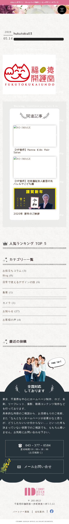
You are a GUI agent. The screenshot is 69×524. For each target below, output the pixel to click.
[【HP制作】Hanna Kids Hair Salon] (22, 127)
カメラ (7, 303)
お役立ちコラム (12, 270)
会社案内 (40, 512)
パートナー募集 (21, 512)
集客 (5, 292)
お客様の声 (9, 319)
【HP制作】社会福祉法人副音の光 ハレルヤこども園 (33, 182)
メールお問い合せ (38, 466)
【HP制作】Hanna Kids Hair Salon (32, 151)
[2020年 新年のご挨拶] (35, 202)
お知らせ (8, 311)
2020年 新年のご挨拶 (27, 214)
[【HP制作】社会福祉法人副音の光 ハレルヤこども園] (22, 159)
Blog (5, 275)
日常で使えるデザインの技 (19, 282)
